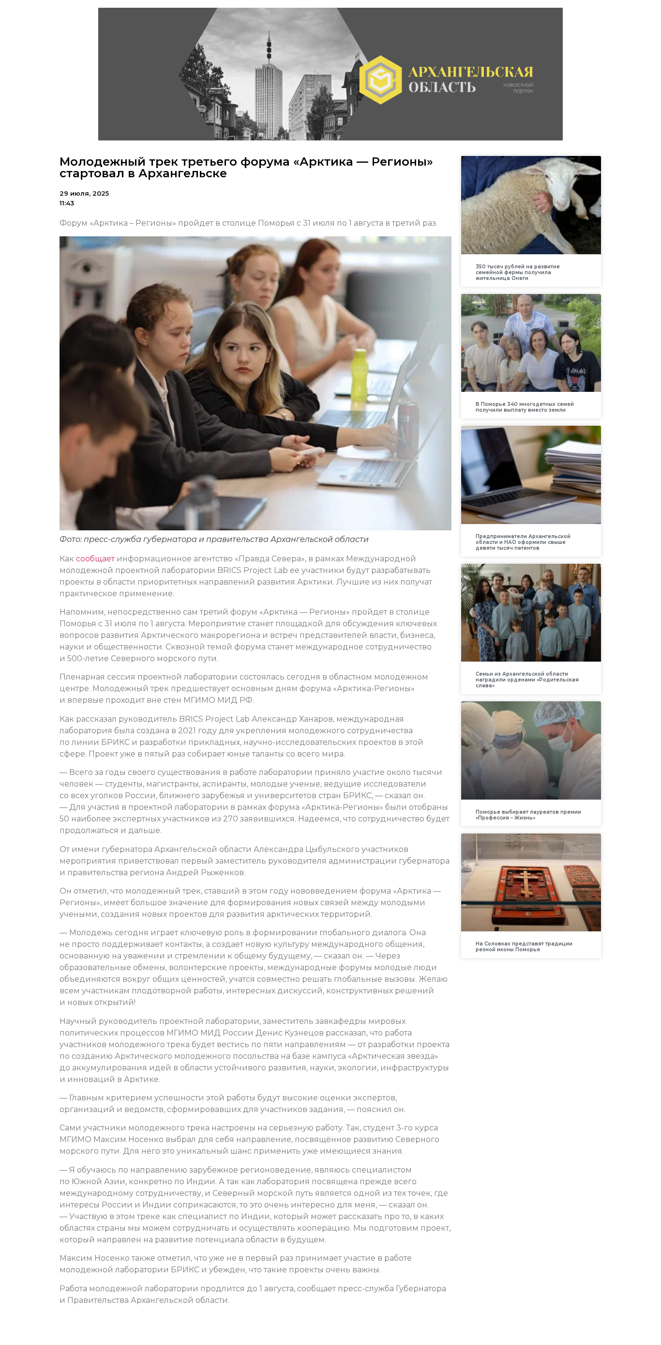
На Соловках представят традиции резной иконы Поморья (524, 947)
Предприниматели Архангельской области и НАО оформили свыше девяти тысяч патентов (523, 542)
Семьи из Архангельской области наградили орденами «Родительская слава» (527, 680)
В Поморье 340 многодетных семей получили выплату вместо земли (525, 407)
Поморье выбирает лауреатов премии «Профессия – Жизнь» (528, 815)
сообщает (95, 558)
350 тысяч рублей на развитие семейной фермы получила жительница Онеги (518, 272)
